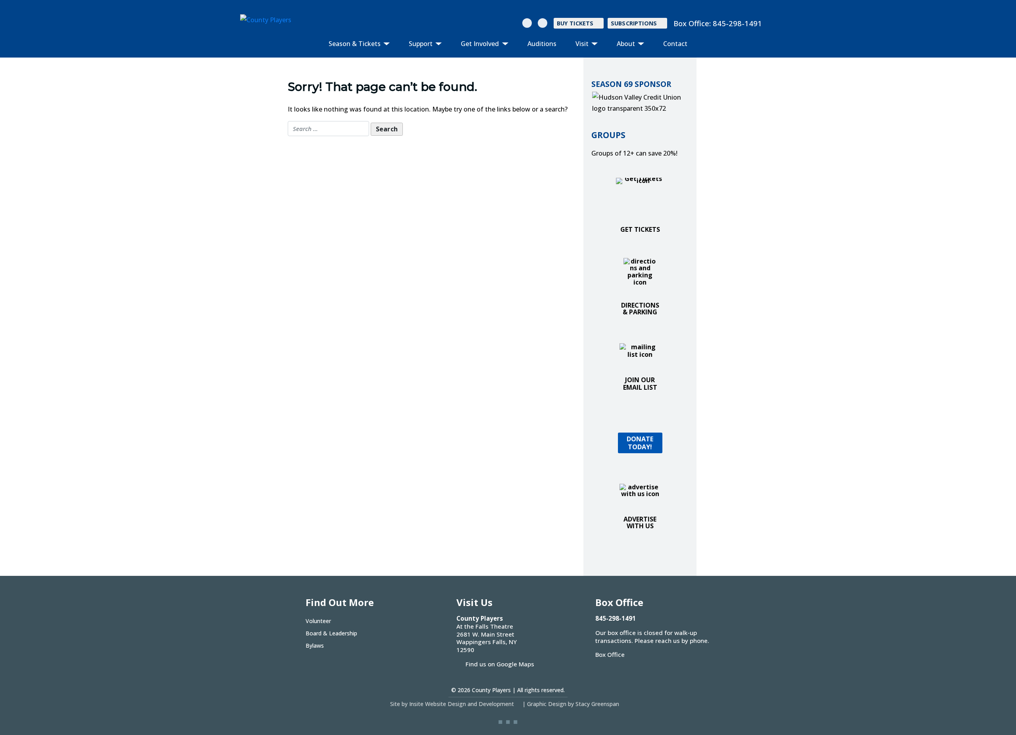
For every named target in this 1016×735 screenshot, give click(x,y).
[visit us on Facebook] (542, 23)
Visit (582, 43)
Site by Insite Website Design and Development (452, 704)
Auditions (541, 43)
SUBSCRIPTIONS (634, 23)
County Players (491, 690)
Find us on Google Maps (500, 664)
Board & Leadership (331, 633)
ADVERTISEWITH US (639, 523)
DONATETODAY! (640, 443)
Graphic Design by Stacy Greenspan (573, 704)
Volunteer (318, 621)
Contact (675, 43)
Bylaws (315, 645)
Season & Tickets (355, 43)
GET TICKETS (640, 229)
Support (421, 43)
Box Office (610, 654)
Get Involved (480, 43)
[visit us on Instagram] (527, 23)
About (627, 43)
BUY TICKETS (575, 23)
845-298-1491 (737, 23)
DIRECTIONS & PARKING (640, 309)
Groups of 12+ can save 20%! (634, 153)
